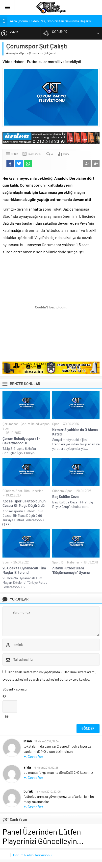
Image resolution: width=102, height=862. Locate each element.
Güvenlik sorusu (14, 689)
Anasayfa (12, 53)
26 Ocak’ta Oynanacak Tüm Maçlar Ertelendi (24, 570)
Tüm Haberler (33, 491)
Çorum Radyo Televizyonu (32, 855)
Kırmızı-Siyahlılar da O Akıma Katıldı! (75, 431)
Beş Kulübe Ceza (65, 496)
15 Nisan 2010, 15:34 (46, 741)
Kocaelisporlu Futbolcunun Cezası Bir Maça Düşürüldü (24, 503)
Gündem (8, 491)
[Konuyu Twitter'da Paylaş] (19, 163)
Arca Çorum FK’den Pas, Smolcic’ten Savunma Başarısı (51, 21)
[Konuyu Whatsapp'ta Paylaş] (28, 163)
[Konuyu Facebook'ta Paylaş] (10, 163)
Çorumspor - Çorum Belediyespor (25, 424)
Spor (23, 53)
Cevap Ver (35, 756)
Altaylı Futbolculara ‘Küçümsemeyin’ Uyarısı (71, 570)
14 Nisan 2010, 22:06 (48, 791)
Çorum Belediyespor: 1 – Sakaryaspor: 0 (21, 440)
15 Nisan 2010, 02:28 (45, 767)
